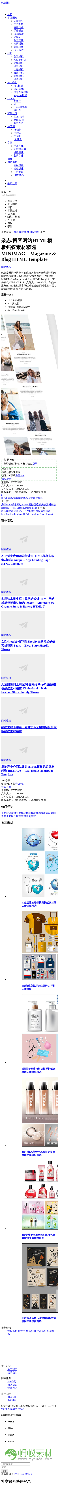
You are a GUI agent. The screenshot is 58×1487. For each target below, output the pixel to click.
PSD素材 (18, 24)
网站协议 (12, 1384)
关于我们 (12, 1369)
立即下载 (6, 787)
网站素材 (12, 162)
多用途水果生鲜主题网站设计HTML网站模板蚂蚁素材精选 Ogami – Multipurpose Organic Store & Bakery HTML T (27, 602)
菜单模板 (19, 47)
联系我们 (12, 1372)
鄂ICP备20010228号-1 (12, 1409)
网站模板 (19, 165)
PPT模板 (12, 82)
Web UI (17, 104)
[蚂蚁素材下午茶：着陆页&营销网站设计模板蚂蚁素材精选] (23, 723)
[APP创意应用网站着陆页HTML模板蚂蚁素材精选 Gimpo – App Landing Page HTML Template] (23, 552)
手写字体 (19, 146)
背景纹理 (12, 113)
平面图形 (12, 17)
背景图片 (19, 123)
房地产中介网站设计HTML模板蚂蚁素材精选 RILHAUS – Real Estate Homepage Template (27, 770)
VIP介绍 (11, 1381)
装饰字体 (19, 155)
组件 (13, 816)
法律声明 (12, 1388)
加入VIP (11, 1397)
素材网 (32, 1331)
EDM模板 (19, 175)
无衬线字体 (20, 149)
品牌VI (17, 37)
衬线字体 (19, 152)
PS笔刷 (17, 136)
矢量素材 (19, 21)
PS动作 (17, 129)
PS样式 (17, 133)
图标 (9, 159)
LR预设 (18, 139)
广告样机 (19, 69)
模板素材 (46, 813)
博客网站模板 (20, 498)
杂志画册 (19, 40)
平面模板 (21, 813)
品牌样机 (19, 63)
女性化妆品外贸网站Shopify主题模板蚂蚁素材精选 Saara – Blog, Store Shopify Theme (28, 645)
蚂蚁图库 (6, 2)
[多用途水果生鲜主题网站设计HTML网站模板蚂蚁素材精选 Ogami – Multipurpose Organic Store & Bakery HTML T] (23, 595)
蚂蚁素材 (12, 1331)
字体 (9, 142)
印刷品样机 (20, 59)
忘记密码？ (26, 1474)
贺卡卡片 (19, 50)
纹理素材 (21, 816)
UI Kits (11, 98)
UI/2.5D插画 (20, 107)
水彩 (8, 816)
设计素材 (41, 1331)
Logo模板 (19, 34)
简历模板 (19, 43)
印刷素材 (31, 816)
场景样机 (19, 66)
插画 (38, 813)
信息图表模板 (21, 92)
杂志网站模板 (35, 498)
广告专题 (19, 171)
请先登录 (6, 478)
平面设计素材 (8, 813)
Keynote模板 (20, 95)
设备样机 (19, 79)
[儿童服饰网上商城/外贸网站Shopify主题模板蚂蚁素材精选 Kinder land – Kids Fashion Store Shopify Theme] (23, 681)
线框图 (17, 110)
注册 (16, 1474)
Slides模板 (19, 89)
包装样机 (19, 56)
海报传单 (19, 27)
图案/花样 (19, 116)
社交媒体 (19, 168)
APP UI (17, 101)
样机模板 (31, 813)
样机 (9, 53)
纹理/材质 (19, 120)
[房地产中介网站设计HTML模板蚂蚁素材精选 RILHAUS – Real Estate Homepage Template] (23, 763)
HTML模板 (7, 498)
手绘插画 (19, 30)
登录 (34, 463)
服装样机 (19, 72)
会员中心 (12, 1400)
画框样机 (19, 76)
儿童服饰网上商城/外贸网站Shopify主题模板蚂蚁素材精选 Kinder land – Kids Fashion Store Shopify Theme (28, 688)
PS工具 (11, 126)
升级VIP (19, 475)
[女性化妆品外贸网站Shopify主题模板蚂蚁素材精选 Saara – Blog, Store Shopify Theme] (23, 638)
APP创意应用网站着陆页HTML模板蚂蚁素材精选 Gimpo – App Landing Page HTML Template (27, 559)
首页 (9, 14)
